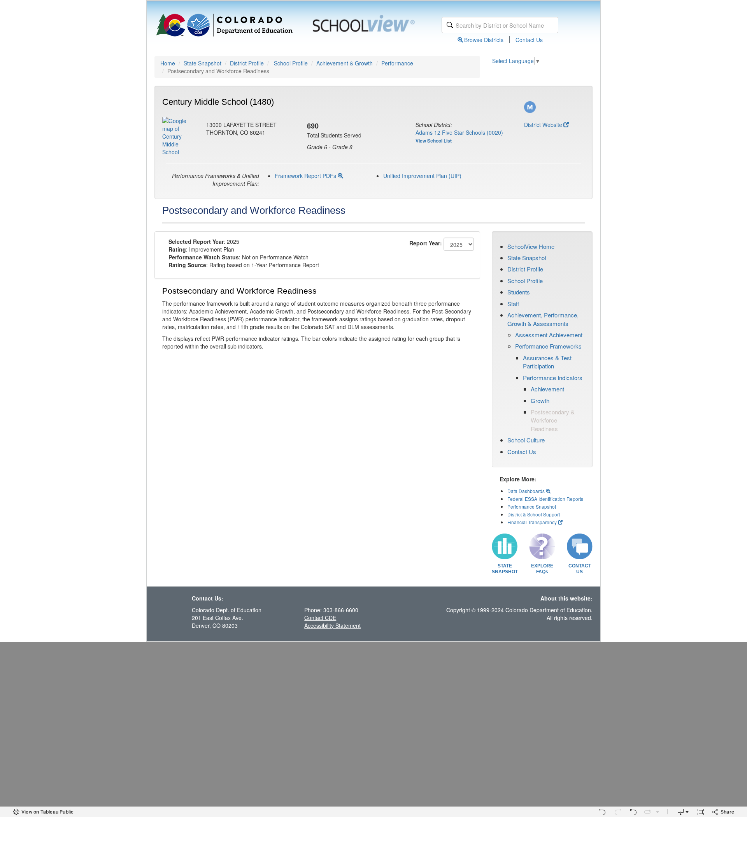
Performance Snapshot (531, 506)
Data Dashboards (526, 491)
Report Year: (425, 243)
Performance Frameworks (548, 346)
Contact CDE (320, 618)
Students (518, 292)
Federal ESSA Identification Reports (545, 498)
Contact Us (529, 40)
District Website (543, 125)
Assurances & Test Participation (547, 362)
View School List (434, 140)
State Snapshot (202, 63)
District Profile (247, 63)
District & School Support (533, 514)
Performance (397, 63)
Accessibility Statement (332, 625)
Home (167, 63)
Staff (513, 303)
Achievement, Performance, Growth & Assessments (543, 319)
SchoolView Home (530, 246)
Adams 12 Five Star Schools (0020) (459, 132)
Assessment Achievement (548, 335)
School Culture (526, 440)
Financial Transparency (532, 522)
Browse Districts (483, 40)
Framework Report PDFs (306, 176)
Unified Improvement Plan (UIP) (422, 176)
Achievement (547, 389)
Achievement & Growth (344, 63)
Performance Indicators (552, 377)
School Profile (291, 63)
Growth (540, 400)
